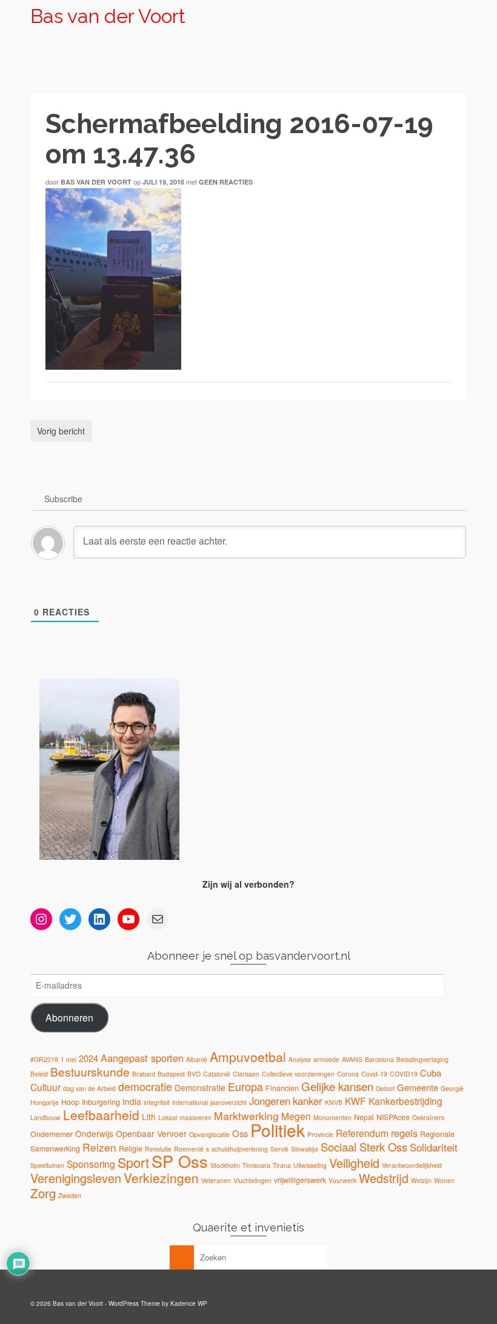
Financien (282, 1088)
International (190, 1102)
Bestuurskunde (90, 1071)
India (131, 1101)
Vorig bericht (61, 431)
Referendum (362, 1132)
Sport (133, 1162)
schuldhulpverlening (240, 1148)
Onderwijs (94, 1133)
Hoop (70, 1101)
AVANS (352, 1059)
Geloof (385, 1088)
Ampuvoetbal (248, 1056)
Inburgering (101, 1101)
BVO (194, 1073)
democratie (145, 1086)
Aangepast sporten (142, 1057)
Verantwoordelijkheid (412, 1165)
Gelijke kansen (337, 1086)
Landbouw (45, 1117)
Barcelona (379, 1059)
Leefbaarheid (101, 1115)
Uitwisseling (310, 1165)
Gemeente (417, 1087)
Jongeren (269, 1100)
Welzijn (421, 1180)
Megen (296, 1115)
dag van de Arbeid (89, 1088)
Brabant (143, 1073)
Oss (240, 1133)
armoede (326, 1059)
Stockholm (225, 1165)
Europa (245, 1086)
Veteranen (216, 1180)
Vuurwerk (342, 1180)
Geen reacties (226, 181)
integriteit (157, 1102)
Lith (149, 1116)
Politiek (277, 1130)
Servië (279, 1148)
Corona (348, 1073)
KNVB (333, 1102)
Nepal (364, 1117)
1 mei (68, 1059)
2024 (88, 1058)
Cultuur (45, 1086)
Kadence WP (188, 1303)
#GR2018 (44, 1059)
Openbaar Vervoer (151, 1133)
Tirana (282, 1165)
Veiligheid (354, 1163)
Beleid (39, 1073)
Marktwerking (246, 1115)
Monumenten (332, 1117)
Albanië (196, 1059)
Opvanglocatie (209, 1134)
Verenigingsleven (75, 1178)
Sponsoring (91, 1163)
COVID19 (404, 1073)
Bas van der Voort (107, 16)
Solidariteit (434, 1147)
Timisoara (256, 1165)
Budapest (171, 1073)
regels (404, 1133)
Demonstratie (200, 1087)
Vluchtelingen (252, 1180)
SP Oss (180, 1161)
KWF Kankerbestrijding (393, 1100)
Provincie (320, 1134)
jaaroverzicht (228, 1102)
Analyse (300, 1059)
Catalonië (216, 1073)
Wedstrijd (384, 1178)
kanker (307, 1100)
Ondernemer (51, 1134)
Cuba (430, 1072)
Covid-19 (374, 1073)
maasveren (195, 1117)
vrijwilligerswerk (300, 1180)
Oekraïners (428, 1117)
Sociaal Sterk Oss (364, 1147)
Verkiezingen (161, 1177)
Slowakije (304, 1148)
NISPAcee (393, 1117)
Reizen (99, 1147)
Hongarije (44, 1102)
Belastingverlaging (422, 1059)
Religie (130, 1148)
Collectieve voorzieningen (298, 1073)
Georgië (452, 1088)
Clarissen (246, 1073)
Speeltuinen (47, 1165)
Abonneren (69, 1017)
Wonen (444, 1180)
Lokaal (167, 1117)
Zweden (69, 1195)
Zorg (43, 1193)
